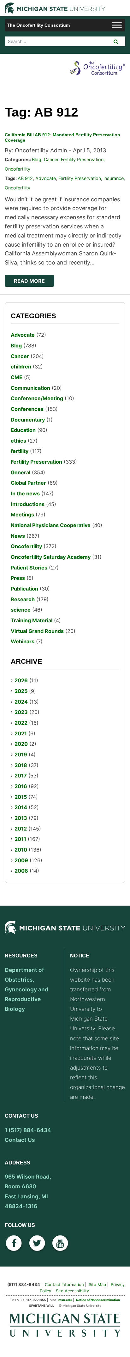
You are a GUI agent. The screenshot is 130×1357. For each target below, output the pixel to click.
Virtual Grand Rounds (37, 631)
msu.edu (65, 1300)
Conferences (27, 409)
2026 (21, 680)
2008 (21, 871)
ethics (18, 441)
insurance (113, 178)
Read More (29, 281)
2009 (21, 860)
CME (16, 377)
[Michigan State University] (65, 933)
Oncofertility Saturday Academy (51, 557)
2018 (21, 765)
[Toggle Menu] (117, 25)
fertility (19, 451)
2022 (21, 723)
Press (18, 578)
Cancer (51, 159)
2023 (21, 712)
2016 (21, 786)
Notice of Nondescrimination (98, 1300)
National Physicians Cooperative (51, 525)
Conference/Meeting (37, 398)
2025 (21, 691)
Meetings (22, 514)
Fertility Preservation (82, 159)
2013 (21, 818)
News (18, 536)
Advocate (45, 178)
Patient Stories (29, 567)
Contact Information (64, 1284)
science (21, 610)
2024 (21, 702)
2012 (21, 829)
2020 (21, 744)
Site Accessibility (72, 1290)
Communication (30, 388)
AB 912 (25, 178)
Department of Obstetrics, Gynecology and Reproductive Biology (26, 989)
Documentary (28, 420)
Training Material (31, 620)
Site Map (97, 1284)
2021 (21, 733)
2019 (21, 754)
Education (23, 430)
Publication (24, 589)
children (21, 366)
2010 (21, 850)
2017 (21, 775)
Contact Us (20, 1139)
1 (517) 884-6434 (28, 1130)
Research (23, 599)
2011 (20, 839)
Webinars (22, 641)
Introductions (27, 504)
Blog (36, 159)
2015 (21, 797)
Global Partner (28, 483)
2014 (21, 807)
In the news (25, 493)
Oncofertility (17, 169)
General (20, 472)
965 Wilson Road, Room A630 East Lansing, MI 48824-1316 (28, 1191)
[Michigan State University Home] (65, 1324)
